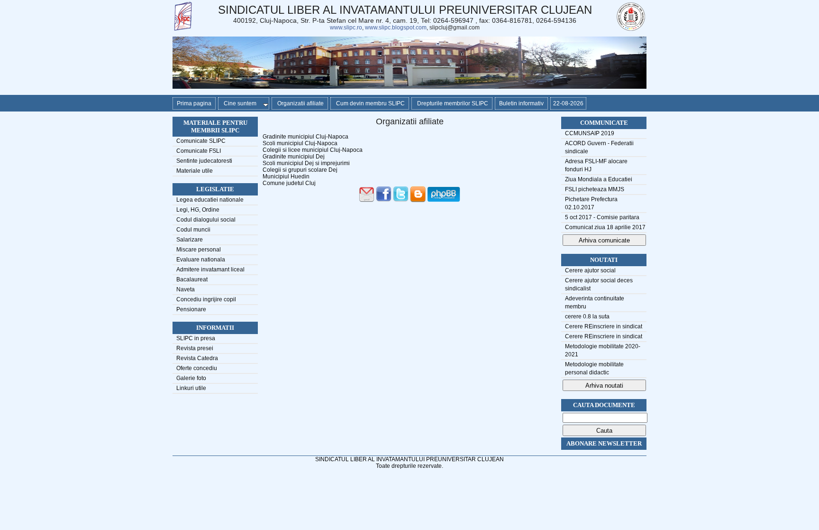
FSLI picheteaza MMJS (594, 189)
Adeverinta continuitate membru (594, 302)
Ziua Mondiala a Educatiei (598, 179)
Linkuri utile (191, 388)
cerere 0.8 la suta (587, 316)
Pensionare (191, 309)
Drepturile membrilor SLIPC (452, 103)
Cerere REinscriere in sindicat (603, 326)
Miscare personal (198, 249)
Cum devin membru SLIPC (369, 103)
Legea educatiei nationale (210, 199)
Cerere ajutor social (590, 270)
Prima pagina (194, 103)
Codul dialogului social (206, 219)
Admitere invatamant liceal (210, 269)
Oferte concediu (196, 368)
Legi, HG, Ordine (197, 209)
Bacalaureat (192, 279)
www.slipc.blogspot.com (396, 27)
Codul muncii (193, 229)
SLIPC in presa (195, 338)
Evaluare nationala (200, 259)
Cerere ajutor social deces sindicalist (599, 284)
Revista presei (194, 348)
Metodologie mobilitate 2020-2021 (602, 350)
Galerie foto (191, 378)
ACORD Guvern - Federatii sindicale (599, 147)
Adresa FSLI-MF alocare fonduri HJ (596, 165)
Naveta (185, 289)
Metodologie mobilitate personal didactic (594, 368)
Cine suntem (239, 103)
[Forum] (444, 200)
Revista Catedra (197, 358)
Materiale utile (194, 170)
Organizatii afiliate (299, 103)
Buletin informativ (521, 103)
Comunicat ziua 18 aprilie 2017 (605, 227)
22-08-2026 (568, 103)
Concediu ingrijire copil (206, 299)
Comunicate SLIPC (201, 141)
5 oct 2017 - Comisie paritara (602, 217)
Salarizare (189, 239)
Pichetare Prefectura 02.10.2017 (591, 203)
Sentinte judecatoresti (204, 161)
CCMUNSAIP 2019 (589, 133)
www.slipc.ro (346, 27)
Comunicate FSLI (198, 151)
